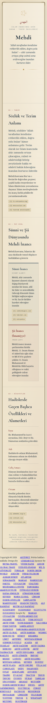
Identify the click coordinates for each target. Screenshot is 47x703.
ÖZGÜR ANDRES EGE (28, 616)
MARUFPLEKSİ (10, 603)
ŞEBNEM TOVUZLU (12, 642)
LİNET (6, 639)
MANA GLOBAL (21, 596)
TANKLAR (40, 678)
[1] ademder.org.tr (17, 514)
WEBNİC (42, 632)
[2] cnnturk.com (16, 518)
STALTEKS (33, 583)
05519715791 (40, 609)
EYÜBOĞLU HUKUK (29, 590)
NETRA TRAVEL (10, 564)
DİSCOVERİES (9, 681)
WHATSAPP (36, 698)
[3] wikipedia (19, 319)
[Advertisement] (23, 84)
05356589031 (9, 613)
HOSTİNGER (21, 701)
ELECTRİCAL (24, 688)
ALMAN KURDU (10, 577)
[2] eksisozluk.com (17, 205)
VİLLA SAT (41, 665)
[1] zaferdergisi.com (22, 311)
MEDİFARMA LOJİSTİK (13, 587)
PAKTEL (6, 583)
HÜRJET (21, 636)
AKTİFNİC (16, 639)
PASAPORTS (32, 668)
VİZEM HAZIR (27, 564)
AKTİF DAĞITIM (20, 645)
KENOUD (7, 649)
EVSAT (6, 672)
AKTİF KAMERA (27, 632)
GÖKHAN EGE (28, 560)
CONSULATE (9, 668)
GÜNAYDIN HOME (31, 593)
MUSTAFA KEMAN (33, 639)
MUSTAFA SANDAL (12, 662)
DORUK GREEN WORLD (14, 685)
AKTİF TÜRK (8, 622)
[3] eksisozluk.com (17, 522)
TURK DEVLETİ (35, 619)
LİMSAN (36, 596)
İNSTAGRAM (9, 694)
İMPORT (34, 655)
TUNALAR (19, 570)
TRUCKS (6, 678)
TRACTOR (30, 675)
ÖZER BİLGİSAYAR (27, 567)
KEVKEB (7, 596)
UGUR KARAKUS (25, 622)
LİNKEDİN (23, 694)
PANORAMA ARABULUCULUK (30, 629)
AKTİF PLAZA (9, 665)
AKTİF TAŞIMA (38, 645)
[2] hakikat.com (19, 315)
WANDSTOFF (36, 580)
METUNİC (7, 701)
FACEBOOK (19, 691)
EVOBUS (18, 678)
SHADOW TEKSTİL (29, 603)
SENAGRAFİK (9, 580)
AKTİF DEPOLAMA (25, 652)
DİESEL (31, 685)
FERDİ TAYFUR (9, 626)
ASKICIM (15, 573)
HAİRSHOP (8, 629)
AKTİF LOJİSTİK (22, 649)
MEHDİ (6, 659)
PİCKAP (28, 678)
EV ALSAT (18, 675)
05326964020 (24, 609)
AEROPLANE (18, 672)
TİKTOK (19, 698)
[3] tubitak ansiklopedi (20, 210)
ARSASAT (23, 681)
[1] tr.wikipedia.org (18, 201)
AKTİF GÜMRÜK (19, 655)
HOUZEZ (39, 662)
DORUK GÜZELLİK (11, 600)
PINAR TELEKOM (30, 573)
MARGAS (22, 580)
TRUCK (41, 675)
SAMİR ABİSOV (27, 626)
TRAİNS (6, 675)
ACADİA (28, 642)
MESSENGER (34, 691)
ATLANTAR (26, 577)
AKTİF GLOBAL (10, 632)
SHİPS (21, 668)
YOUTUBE (7, 698)
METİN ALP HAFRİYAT (23, 606)
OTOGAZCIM (19, 583)
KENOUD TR (8, 636)
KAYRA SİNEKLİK (11, 593)
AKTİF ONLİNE (26, 665)
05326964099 (9, 609)
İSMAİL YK (20, 619)
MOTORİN (35, 681)
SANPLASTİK (29, 600)
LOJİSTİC (17, 659)
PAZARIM (7, 619)
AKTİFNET (25, 557)
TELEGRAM (36, 694)
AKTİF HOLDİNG (32, 659)
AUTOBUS (32, 672)
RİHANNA (33, 636)
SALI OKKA (41, 622)
